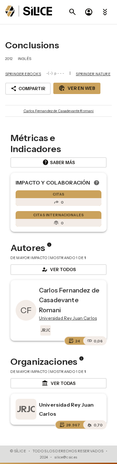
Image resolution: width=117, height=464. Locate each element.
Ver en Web (76, 88)
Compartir (28, 88)
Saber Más (58, 162)
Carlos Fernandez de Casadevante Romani (58, 111)
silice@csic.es (65, 457)
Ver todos (58, 269)
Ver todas (59, 383)
